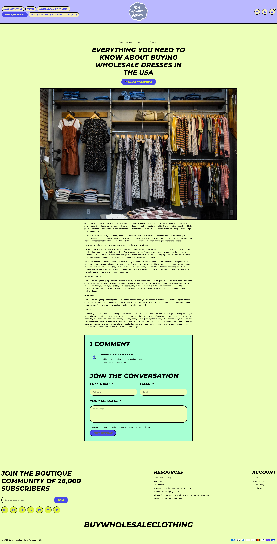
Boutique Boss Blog (162, 478)
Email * (147, 384)
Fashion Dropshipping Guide (166, 492)
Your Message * (105, 401)
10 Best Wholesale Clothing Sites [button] (54, 14)
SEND (61, 500)
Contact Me (159, 485)
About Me (158, 481)
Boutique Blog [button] (13, 14)
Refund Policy (258, 485)
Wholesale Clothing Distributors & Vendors (172, 488)
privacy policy (258, 481)
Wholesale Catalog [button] (53, 9)
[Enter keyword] (257, 12)
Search (255, 478)
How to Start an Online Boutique (168, 498)
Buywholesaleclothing (18, 540)
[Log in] (264, 12)
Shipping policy (258, 488)
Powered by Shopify (37, 540)
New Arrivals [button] (13, 9)
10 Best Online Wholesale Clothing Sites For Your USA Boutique (181, 495)
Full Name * (101, 384)
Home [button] (30, 9)
